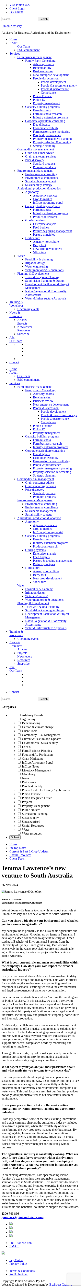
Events (25, 746)
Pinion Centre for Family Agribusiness (45, 790)
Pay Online (16, 12)
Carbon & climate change (37, 727)
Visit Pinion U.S (19, 5)
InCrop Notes (30, 766)
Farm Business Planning (36, 750)
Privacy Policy (18, 1263)
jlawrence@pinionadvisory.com (22, 1217)
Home (13, 844)
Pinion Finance (31, 794)
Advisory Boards (32, 715)
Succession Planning (34, 813)
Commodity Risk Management (40, 735)
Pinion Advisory (12, 26)
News (25, 778)
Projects (26, 802)
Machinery (28, 774)
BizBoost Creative (60, 1284)
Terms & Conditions (22, 1270)
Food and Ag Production (37, 754)
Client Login (17, 8)
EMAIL (14, 1246)
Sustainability (30, 817)
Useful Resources (32, 825)
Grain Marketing (32, 758)
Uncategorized (30, 821)
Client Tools (29, 731)
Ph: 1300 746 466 (20, 1242)
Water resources (31, 833)
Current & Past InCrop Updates (41, 739)
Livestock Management (36, 770)
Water (25, 829)
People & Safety (31, 786)
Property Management (35, 806)
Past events (28, 782)
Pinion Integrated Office (36, 798)
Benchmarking (30, 723)
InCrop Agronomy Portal (37, 762)
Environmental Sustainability (39, 742)
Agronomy (28, 719)
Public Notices (30, 809)
